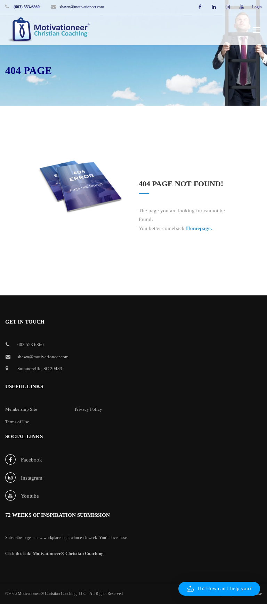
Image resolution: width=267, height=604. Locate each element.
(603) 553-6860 (26, 7)
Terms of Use (17, 421)
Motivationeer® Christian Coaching (68, 553)
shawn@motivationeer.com (81, 7)
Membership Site (21, 409)
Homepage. (199, 228)
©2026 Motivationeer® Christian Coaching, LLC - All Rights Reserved (64, 593)
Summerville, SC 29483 (39, 368)
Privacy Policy (88, 409)
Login (257, 7)
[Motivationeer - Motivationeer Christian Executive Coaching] (48, 30)
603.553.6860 (30, 344)
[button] (219, 589)
